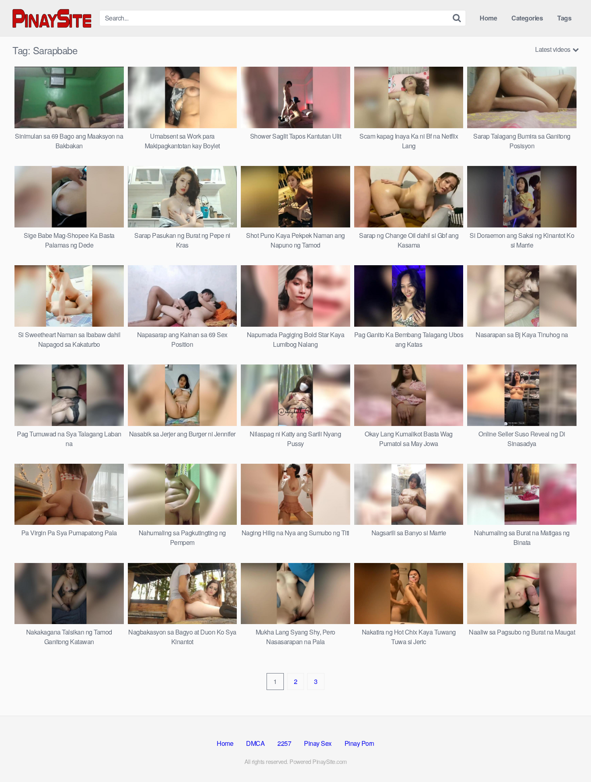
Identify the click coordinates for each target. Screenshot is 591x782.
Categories (527, 18)
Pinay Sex (318, 743)
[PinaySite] (52, 17)
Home (488, 18)
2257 (284, 743)
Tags (564, 18)
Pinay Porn (359, 743)
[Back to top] (568, 756)
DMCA (255, 743)
